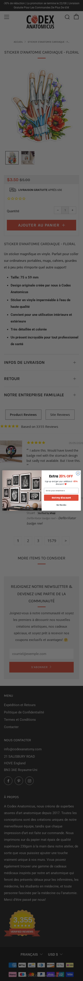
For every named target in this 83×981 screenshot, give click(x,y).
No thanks (61, 505)
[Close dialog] (78, 473)
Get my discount (61, 497)
